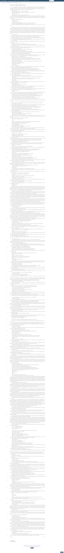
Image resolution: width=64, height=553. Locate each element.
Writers (11, 0)
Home (2, 2)
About (9, 0)
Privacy (39, 545)
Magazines (15, 0)
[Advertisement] (32, 550)
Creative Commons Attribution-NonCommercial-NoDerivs (33, 546)
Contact (37, 545)
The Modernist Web (4, 0)
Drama (22, 0)
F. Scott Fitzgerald (8, 2)
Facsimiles (25, 0)
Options (62, 552)
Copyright (25, 545)
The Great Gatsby (15, 2)
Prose (20, 0)
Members (28, 0)
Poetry (17, 0)
